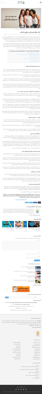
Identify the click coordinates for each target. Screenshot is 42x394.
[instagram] (18, 389)
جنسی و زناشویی (37, 355)
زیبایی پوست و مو (37, 344)
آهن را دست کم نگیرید (35, 60)
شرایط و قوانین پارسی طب (36, 327)
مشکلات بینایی (18, 355)
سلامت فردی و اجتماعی (36, 347)
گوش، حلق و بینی (37, 350)
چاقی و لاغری (18, 34)
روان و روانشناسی (37, 352)
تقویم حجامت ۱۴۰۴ (23, 308)
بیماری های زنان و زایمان (16, 357)
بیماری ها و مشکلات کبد (16, 352)
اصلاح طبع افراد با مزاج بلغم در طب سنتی (28, 266)
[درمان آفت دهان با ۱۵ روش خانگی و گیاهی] (38, 277)
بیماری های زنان (22, 34)
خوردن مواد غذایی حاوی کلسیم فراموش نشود (31, 58)
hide (9, 51)
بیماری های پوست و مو (36, 357)
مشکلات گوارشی (17, 347)
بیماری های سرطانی (17, 344)
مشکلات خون (18, 354)
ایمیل (39, 256)
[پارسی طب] (21, 2)
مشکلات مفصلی (37, 349)
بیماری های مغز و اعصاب (16, 342)
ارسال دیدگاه (10, 34)
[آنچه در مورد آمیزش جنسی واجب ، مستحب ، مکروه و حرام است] (38, 272)
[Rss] (26, 389)
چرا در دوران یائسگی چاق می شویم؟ (33, 53)
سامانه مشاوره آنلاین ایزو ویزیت (21, 199)
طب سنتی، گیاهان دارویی (36, 345)
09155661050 (32, 325)
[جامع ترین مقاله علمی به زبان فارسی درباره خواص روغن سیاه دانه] (38, 281)
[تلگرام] (15, 389)
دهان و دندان (18, 345)
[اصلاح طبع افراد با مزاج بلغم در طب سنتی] (38, 268)
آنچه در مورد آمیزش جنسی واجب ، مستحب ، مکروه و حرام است (24, 271)
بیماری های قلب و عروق (16, 349)
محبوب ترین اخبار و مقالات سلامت (34, 264)
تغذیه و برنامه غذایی (36, 342)
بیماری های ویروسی (36, 358)
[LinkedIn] (21, 389)
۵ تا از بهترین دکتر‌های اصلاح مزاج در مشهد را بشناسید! (23, 310)
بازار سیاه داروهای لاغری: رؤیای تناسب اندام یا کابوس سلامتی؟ (23, 306)
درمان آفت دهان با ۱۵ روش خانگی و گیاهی (28, 275)
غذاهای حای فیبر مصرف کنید (34, 61)
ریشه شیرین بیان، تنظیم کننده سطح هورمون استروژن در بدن (34, 229)
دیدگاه (38, 240)
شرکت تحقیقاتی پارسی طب (35, 34)
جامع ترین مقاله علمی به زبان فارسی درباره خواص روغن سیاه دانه (24, 280)
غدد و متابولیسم (37, 354)
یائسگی (15, 34)
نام (39, 252)
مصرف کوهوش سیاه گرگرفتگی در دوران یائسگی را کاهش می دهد (28, 54)
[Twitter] (23, 389)
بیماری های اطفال (17, 358)
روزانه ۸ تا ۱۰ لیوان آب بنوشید (34, 55)
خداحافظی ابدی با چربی (34, 57)
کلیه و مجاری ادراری (17, 350)
